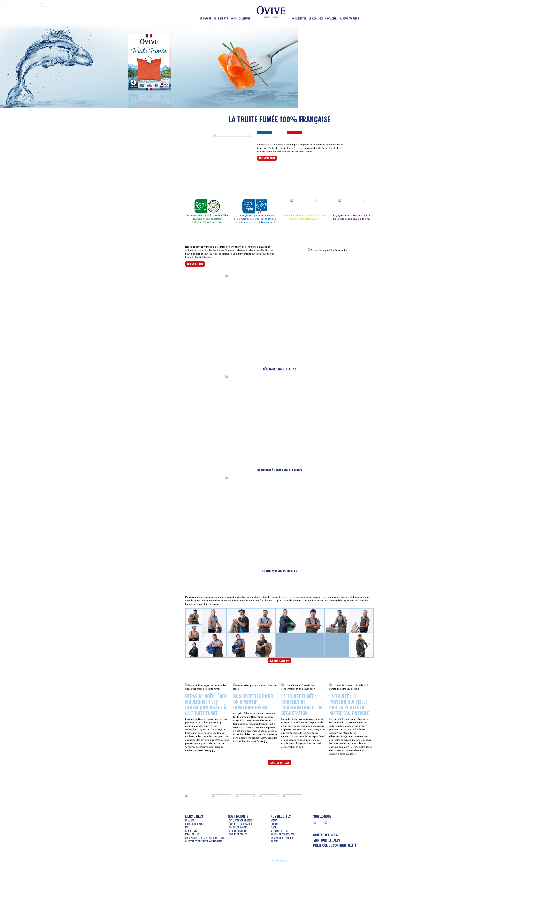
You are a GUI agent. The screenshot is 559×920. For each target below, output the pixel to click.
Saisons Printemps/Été (282, 838)
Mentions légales (326, 840)
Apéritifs (275, 820)
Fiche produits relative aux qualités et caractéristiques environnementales (204, 839)
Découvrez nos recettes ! (279, 369)
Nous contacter (328, 18)
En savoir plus (267, 158)
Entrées (274, 824)
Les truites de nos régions (241, 820)
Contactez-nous (325, 834)
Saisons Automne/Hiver (282, 834)
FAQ (186, 827)
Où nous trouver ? (349, 18)
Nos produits (221, 18)
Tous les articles (279, 762)
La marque (205, 18)
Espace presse (192, 834)
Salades (274, 841)
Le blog (312, 18)
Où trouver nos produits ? (279, 571)
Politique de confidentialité (334, 845)
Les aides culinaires (237, 827)
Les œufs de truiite (237, 834)
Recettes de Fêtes (279, 831)
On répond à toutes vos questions (279, 470)
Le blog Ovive (191, 831)
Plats (273, 827)
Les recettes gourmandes (240, 824)
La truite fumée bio (237, 831)
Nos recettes (299, 18)
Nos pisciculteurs (240, 18)
